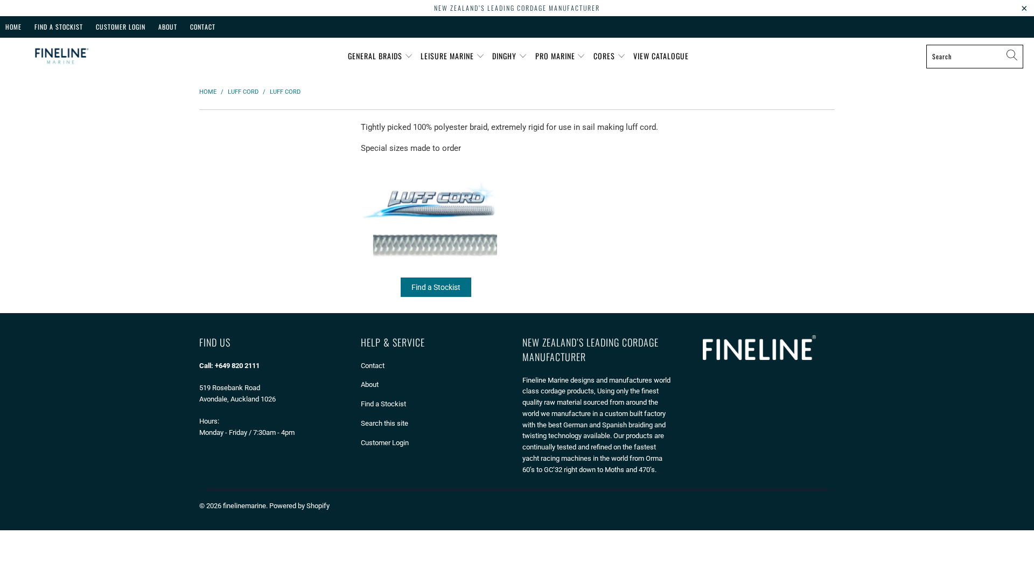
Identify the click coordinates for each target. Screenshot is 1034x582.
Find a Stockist (435, 287)
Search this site (384, 423)
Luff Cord (436, 233)
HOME (13, 26)
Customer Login (120, 26)
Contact (202, 26)
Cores (605, 55)
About (167, 26)
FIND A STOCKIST (58, 26)
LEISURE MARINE (448, 55)
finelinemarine (244, 506)
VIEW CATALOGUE (661, 55)
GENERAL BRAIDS (376, 55)
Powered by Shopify (299, 506)
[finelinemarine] (60, 56)
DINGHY (505, 55)
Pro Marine (556, 55)
